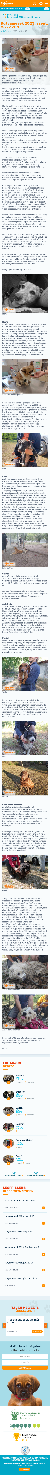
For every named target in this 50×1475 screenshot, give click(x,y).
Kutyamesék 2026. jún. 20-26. (19, 1262)
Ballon (19, 1107)
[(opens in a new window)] (25, 1415)
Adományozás (41, 3)
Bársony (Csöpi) (24, 1140)
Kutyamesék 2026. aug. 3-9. (18, 1231)
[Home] (8, 3)
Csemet (20, 1124)
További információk (25, 1465)
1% (28, 9)
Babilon (20, 1075)
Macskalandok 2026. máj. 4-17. (19, 1216)
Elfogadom (24, 1469)
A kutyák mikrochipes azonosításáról (21, 1321)
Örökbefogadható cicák (35, 1175)
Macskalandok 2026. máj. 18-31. (20, 1200)
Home (3, 15)
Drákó (19, 1156)
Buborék (20, 1091)
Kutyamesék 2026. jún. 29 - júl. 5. (21, 1278)
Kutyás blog (12, 15)
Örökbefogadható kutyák (13, 1175)
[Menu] (46, 4)
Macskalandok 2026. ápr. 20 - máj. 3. (22, 1247)
